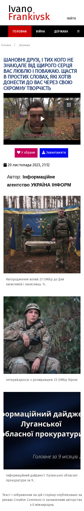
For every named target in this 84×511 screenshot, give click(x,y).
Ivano (29, 13)
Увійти (71, 18)
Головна (20, 31)
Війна (40, 31)
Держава (61, 31)
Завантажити (55, 153)
